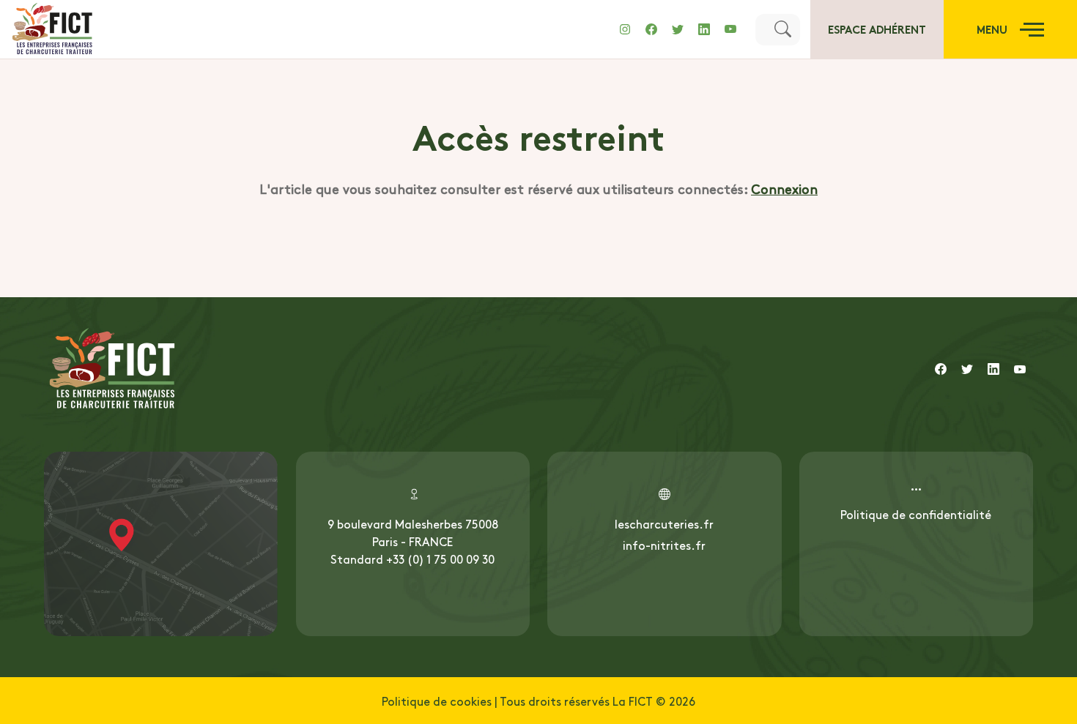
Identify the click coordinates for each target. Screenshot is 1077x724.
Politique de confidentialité (915, 514)
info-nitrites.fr (664, 545)
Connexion (784, 188)
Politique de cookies (437, 701)
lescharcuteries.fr (664, 523)
